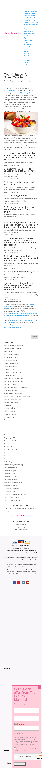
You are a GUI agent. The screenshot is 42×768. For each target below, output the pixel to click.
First (15, 707)
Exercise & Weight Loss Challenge (15, 381)
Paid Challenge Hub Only (12, 432)
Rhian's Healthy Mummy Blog (13, 465)
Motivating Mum (9, 417)
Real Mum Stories (10, 447)
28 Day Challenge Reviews (12, 348)
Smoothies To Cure (10, 477)
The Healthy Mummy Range (13, 483)
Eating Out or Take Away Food (14, 378)
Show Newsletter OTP (11, 468)
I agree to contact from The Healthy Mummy (25, 749)
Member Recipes (9, 408)
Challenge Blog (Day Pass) (12, 372)
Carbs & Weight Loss (11, 363)
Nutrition (7, 426)
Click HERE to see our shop (12, 327)
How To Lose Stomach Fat (12, 399)
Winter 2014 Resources (11, 497)
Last (15, 715)
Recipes (6, 459)
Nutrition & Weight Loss (12, 429)
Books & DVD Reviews (11, 354)
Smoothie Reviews (10, 474)
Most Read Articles (10, 414)
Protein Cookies (9, 444)
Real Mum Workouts (10, 450)
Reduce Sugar (8, 462)
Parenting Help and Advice (12, 435)
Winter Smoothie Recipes (12, 500)
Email (19, 724)
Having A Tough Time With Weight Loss (17, 396)
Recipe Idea (8, 453)
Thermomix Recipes (10, 486)
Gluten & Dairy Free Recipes (13, 393)
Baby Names (8, 351)
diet (8, 309)
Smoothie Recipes (10, 471)
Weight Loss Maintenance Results (15, 494)
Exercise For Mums (10, 384)
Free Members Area (10, 390)
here (12, 318)
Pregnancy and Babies (11, 438)
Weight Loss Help (24, 81)
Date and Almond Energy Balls (22, 271)
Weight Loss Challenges (12, 489)
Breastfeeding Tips (10, 357)
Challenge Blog (9, 369)
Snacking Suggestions (11, 81)
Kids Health (7, 405)
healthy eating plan (24, 93)
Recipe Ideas (8, 456)
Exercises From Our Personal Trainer (16, 387)
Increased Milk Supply (11, 402)
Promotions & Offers (11, 441)
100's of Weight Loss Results (13, 345)
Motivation (7, 420)
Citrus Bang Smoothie (18, 195)
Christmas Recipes (10, 375)
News (6, 423)
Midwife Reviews (9, 411)
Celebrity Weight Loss (11, 366)
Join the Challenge (21, 516)
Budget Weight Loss (10, 360)
